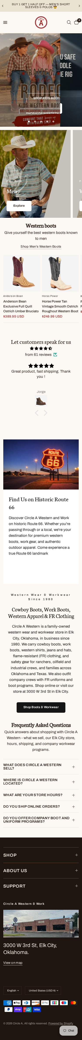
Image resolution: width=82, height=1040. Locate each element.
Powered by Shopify (60, 1023)
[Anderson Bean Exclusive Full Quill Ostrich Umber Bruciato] (21, 273)
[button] (52, 97)
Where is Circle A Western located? (30, 781)
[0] (76, 22)
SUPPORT (14, 886)
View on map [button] (13, 962)
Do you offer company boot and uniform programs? (36, 819)
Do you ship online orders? (31, 806)
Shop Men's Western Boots (41, 246)
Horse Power (50, 296)
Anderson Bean (13, 296)
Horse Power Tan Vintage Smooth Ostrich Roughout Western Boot (60, 306)
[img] (41, 348)
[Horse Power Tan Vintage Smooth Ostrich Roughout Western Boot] (60, 273)
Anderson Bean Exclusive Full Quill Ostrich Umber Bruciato (21, 306)
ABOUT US (15, 870)
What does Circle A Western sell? (32, 766)
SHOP (10, 855)
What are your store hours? (33, 795)
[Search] (69, 22)
